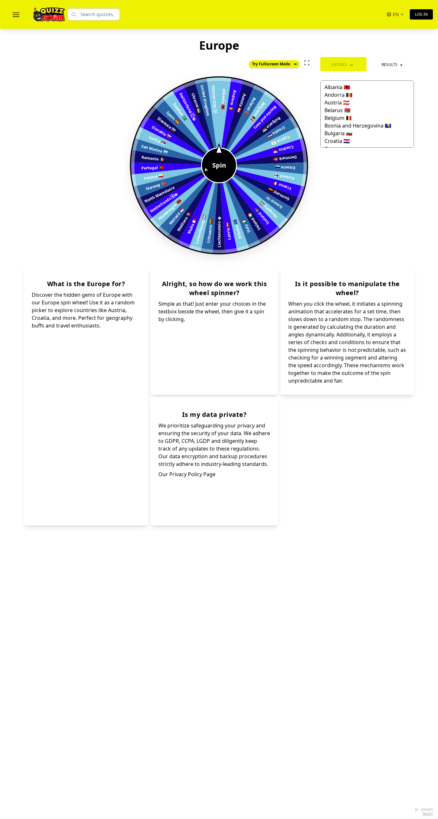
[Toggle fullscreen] (307, 63)
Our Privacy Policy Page (186, 474)
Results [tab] (392, 64)
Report (428, 813)
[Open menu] (16, 14)
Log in (421, 14)
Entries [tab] (342, 64)
